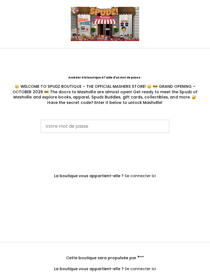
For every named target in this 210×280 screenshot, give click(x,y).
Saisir (105, 151)
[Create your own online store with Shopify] (141, 257)
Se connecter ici (140, 176)
